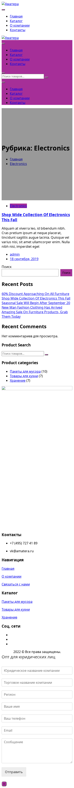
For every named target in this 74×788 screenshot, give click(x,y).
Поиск (7, 266)
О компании (20, 25)
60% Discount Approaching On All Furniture (35, 294)
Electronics (18, 206)
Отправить (14, 772)
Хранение (17, 380)
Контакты (17, 30)
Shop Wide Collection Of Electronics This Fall (36, 298)
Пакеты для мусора (25, 371)
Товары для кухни (24, 376)
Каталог (16, 21)
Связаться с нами (16, 584)
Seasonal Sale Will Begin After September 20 (36, 303)
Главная (16, 16)
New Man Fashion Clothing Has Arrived (32, 307)
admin (15, 254)
